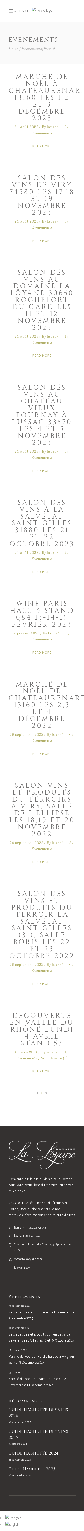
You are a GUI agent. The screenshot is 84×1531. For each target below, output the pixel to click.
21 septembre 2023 (20, 1460)
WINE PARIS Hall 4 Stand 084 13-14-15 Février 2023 (42, 614)
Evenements (42, 133)
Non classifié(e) (54, 1058)
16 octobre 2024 (18, 1444)
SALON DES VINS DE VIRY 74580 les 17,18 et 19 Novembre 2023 (42, 195)
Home (14, 49)
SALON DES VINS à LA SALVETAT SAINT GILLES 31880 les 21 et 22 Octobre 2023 (42, 523)
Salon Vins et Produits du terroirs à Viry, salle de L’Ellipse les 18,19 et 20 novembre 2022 (42, 809)
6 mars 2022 (26, 1052)
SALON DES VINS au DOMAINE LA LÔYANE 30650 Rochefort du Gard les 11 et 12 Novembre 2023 (42, 300)
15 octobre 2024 (18, 1350)
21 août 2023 (27, 127)
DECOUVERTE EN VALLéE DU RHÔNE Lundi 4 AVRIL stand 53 (42, 1029)
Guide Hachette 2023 (32, 1469)
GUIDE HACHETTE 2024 (33, 1453)
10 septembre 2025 (20, 1306)
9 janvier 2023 (26, 633)
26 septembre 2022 (27, 735)
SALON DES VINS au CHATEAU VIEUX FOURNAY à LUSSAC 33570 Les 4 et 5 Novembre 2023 (42, 415)
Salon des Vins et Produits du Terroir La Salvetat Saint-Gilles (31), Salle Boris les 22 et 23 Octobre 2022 (42, 925)
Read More (42, 146)
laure (51, 127)
